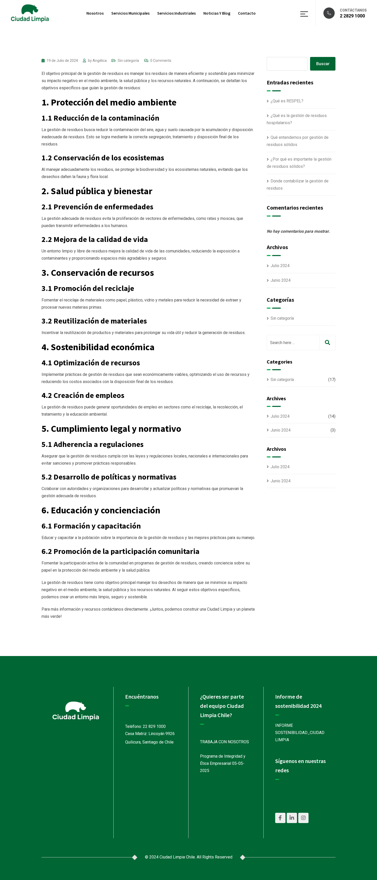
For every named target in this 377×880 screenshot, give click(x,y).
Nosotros (95, 13)
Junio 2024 (281, 280)
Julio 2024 (280, 265)
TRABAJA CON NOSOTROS (224, 741)
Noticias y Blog (216, 13)
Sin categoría (128, 60)
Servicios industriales (176, 13)
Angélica (100, 60)
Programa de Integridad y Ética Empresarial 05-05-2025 (222, 763)
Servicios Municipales (130, 13)
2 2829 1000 (352, 15)
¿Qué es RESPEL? (287, 101)
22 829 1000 (154, 726)
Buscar (323, 63)
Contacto (247, 13)
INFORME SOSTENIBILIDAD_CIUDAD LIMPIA (299, 732)
